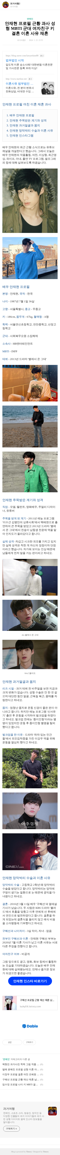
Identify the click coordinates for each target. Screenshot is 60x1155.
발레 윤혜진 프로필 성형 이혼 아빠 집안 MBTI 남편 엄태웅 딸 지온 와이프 (20, 1069)
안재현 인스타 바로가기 (30, 981)
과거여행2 (15, 3)
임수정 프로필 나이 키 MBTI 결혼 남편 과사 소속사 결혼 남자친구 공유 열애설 (20, 1084)
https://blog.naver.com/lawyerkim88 (22, 55)
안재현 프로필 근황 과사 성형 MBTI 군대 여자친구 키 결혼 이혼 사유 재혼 (30, 28)
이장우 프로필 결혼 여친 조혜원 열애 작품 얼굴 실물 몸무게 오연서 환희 (20, 1074)
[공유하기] (14, 1042)
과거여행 (9, 1108)
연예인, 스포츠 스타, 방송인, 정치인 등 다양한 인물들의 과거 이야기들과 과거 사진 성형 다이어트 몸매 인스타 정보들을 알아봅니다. (23, 1117)
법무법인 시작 (15, 60)
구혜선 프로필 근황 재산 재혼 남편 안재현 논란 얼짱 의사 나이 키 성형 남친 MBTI (20, 1079)
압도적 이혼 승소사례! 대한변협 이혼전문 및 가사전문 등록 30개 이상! (29, 66)
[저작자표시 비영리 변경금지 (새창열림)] (40, 1042)
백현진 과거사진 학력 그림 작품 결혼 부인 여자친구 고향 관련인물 (20, 1064)
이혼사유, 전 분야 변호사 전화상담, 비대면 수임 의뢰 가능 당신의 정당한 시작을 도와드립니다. (20, 90)
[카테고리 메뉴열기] (54, 5)
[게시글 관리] (18, 1042)
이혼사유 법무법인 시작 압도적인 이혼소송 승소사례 (19, 84)
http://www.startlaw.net (16, 79)
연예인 (30, 19)
